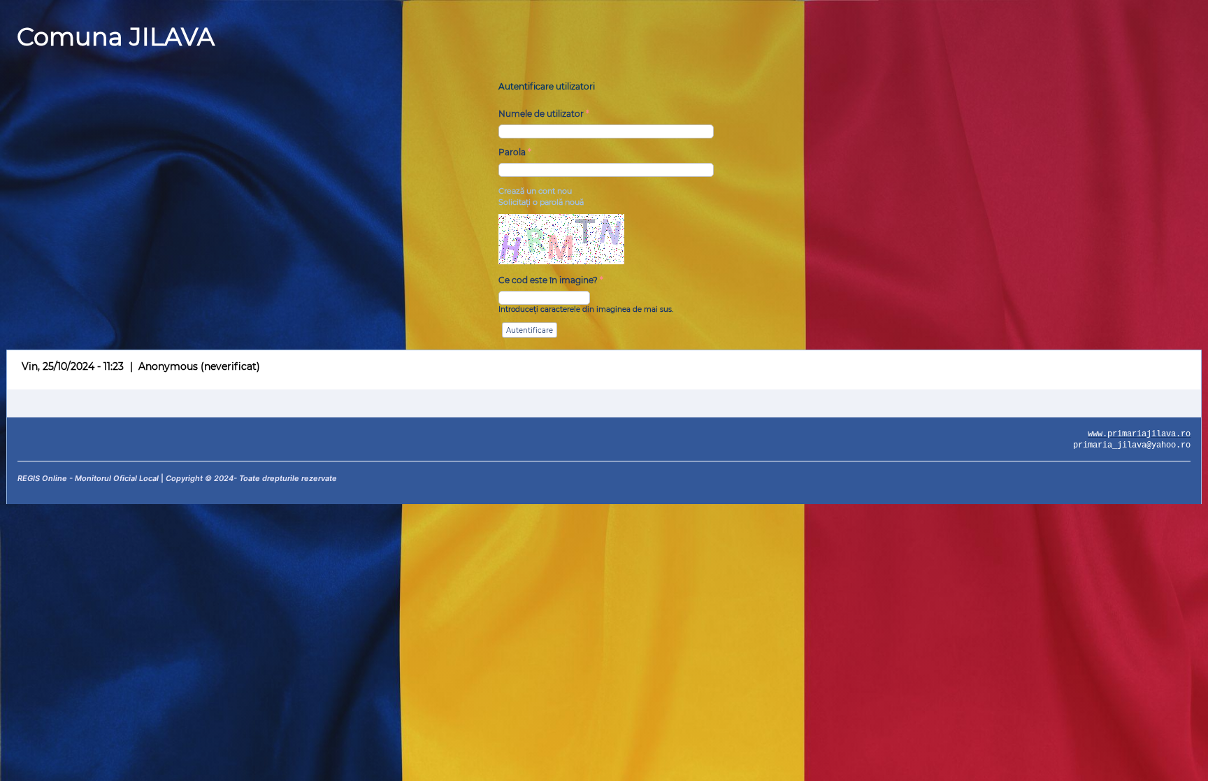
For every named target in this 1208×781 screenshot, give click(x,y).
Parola (514, 152)
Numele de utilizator (543, 113)
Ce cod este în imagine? (550, 280)
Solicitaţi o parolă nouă (541, 202)
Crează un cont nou (535, 191)
